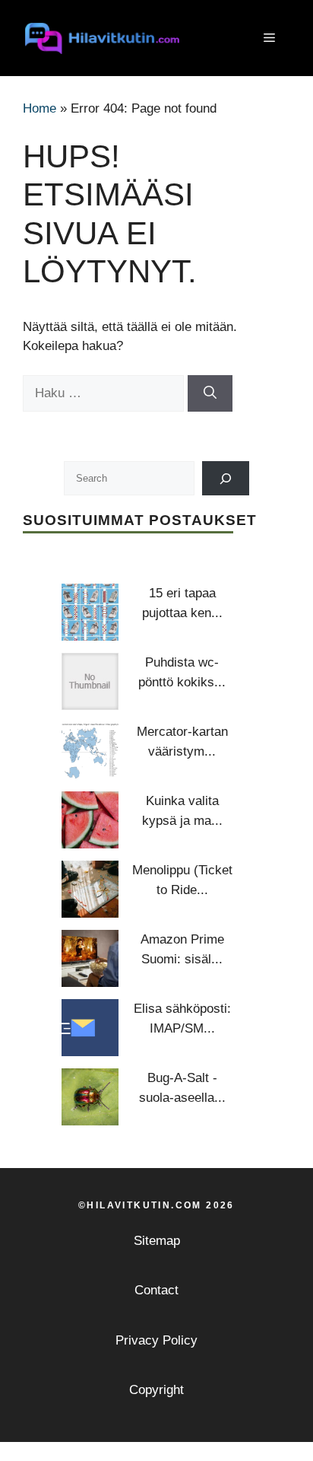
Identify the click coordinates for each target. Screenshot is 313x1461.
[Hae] (210, 393)
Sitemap (157, 1240)
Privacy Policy (156, 1340)
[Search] (226, 478)
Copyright (156, 1390)
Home (39, 108)
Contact (156, 1290)
